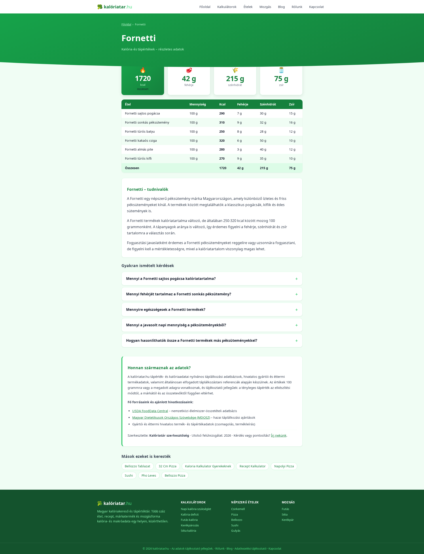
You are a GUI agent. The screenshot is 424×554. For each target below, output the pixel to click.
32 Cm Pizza (167, 466)
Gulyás (235, 531)
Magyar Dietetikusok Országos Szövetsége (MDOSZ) (171, 417)
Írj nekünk (278, 435)
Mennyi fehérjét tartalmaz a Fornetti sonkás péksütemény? (178, 294)
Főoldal (204, 7)
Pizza (234, 514)
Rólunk (297, 7)
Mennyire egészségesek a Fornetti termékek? (165, 309)
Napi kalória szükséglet (196, 509)
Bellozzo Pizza (175, 475)
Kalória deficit (190, 514)
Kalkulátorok (227, 7)
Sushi (129, 475)
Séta (285, 514)
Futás (285, 509)
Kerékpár (288, 520)
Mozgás (265, 7)
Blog (281, 7)
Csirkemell (238, 509)
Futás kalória (189, 520)
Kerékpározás (190, 525)
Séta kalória (188, 531)
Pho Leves (149, 475)
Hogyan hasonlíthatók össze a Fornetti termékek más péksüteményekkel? (191, 340)
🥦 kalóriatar (114, 7)
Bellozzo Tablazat (137, 466)
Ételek (248, 7)
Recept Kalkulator (253, 466)
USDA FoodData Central (150, 411)
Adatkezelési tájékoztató (251, 548)
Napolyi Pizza (284, 466)
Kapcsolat (316, 7)
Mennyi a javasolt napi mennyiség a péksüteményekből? (176, 325)
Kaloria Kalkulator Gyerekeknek (208, 466)
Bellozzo (236, 520)
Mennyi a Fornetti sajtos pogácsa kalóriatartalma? (171, 278)
